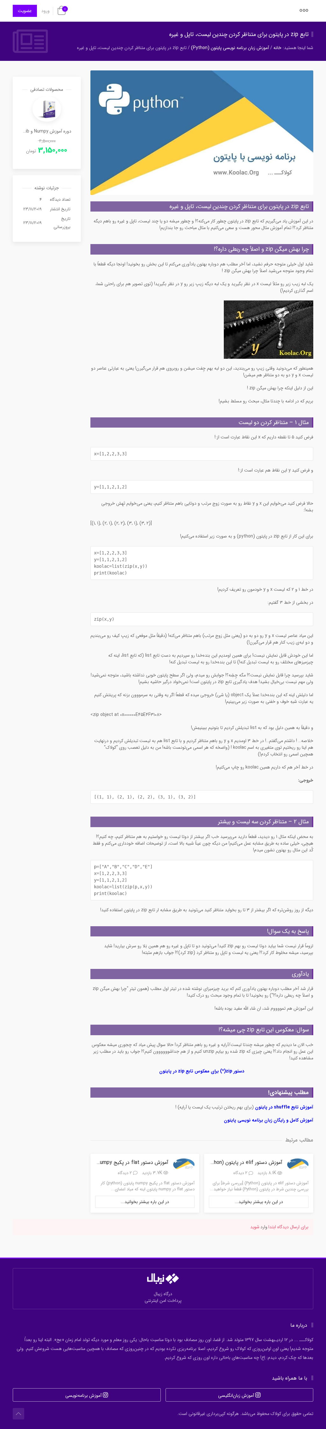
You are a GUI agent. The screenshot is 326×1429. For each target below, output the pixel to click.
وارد (263, 1227)
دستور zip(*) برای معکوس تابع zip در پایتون (201, 1071)
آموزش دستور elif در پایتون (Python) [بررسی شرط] (228, 1162)
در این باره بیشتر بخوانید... (259, 1201)
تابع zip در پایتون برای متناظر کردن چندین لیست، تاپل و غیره (238, 34)
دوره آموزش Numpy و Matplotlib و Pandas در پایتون (46, 131)
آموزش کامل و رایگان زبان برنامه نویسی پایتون (268, 1120)
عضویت (25, 10)
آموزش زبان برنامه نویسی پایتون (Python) (230, 47)
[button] (304, 12)
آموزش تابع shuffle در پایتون (284, 1107)
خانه (277, 47)
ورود (45, 10)
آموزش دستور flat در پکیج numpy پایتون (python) (115, 1162)
